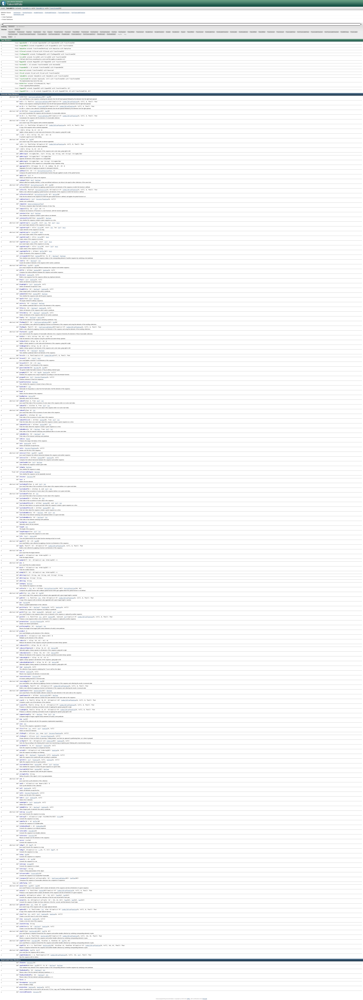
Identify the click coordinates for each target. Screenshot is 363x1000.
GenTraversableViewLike (78, 12)
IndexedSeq (40, 826)
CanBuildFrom (67, 101)
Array (33, 223)
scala (8, 1)
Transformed (54, 8)
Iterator (39, 199)
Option (55, 194)
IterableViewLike (38, 12)
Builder (36, 368)
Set (32, 859)
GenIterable (38, 690)
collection (12, 1)
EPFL (188, 998)
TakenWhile (26, 8)
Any (32, 180)
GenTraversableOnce (35, 97)
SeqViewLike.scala (19, 14)
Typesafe (204, 998)
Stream (29, 864)
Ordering (50, 741)
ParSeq (25, 602)
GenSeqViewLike (27, 12)
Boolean (38, 180)
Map (39, 372)
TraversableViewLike (63, 12)
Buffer (42, 251)
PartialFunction (43, 171)
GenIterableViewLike (50, 12)
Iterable (32, 831)
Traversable (42, 106)
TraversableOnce (35, 111)
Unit (58, 223)
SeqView (75, 101)
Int (51, 171)
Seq (48, 97)
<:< (39, 850)
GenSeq (39, 218)
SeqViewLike (19, 1)
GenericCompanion (34, 204)
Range (28, 439)
